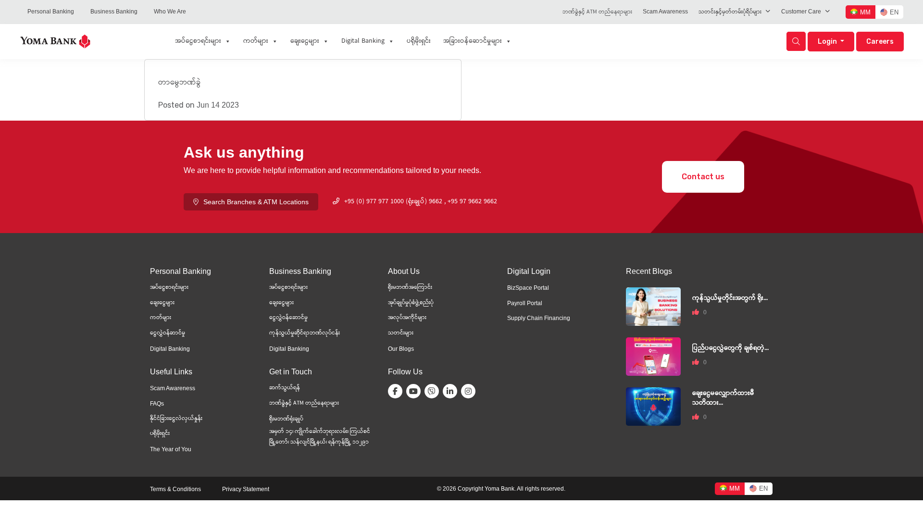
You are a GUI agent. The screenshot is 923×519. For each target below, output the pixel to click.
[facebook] (397, 391)
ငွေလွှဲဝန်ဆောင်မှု (288, 318)
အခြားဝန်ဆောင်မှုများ (472, 41)
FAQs (157, 403)
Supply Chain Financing (538, 318)
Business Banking (113, 11)
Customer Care (801, 11)
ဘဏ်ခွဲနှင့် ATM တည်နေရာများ (597, 12)
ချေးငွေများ (304, 41)
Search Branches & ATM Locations (256, 202)
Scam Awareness (665, 11)
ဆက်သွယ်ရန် (284, 388)
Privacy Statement (245, 489)
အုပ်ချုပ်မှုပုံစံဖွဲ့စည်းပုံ (411, 303)
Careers (880, 41)
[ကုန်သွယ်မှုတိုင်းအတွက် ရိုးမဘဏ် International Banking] (653, 306)
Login (828, 41)
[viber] (433, 391)
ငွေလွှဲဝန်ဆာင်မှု (167, 333)
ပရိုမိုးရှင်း (419, 41)
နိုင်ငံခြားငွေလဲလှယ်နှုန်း (176, 419)
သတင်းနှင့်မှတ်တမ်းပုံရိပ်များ (729, 12)
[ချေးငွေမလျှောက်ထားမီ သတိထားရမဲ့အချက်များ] (653, 406)
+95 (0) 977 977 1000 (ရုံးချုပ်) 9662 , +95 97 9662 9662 (420, 202)
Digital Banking (363, 41)
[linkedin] (452, 391)
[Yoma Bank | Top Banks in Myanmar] (55, 41)
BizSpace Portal (528, 287)
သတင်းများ (400, 333)
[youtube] (415, 391)
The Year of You (170, 449)
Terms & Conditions (175, 489)
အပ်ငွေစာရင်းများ (198, 41)
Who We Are (170, 11)
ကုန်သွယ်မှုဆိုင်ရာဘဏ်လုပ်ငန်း (304, 333)
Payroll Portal (524, 303)
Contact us (703, 176)
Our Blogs (401, 349)
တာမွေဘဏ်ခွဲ (179, 82)
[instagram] (470, 391)
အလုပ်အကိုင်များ (407, 318)
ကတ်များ (255, 41)
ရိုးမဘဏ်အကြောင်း (410, 288)
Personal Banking (50, 11)
